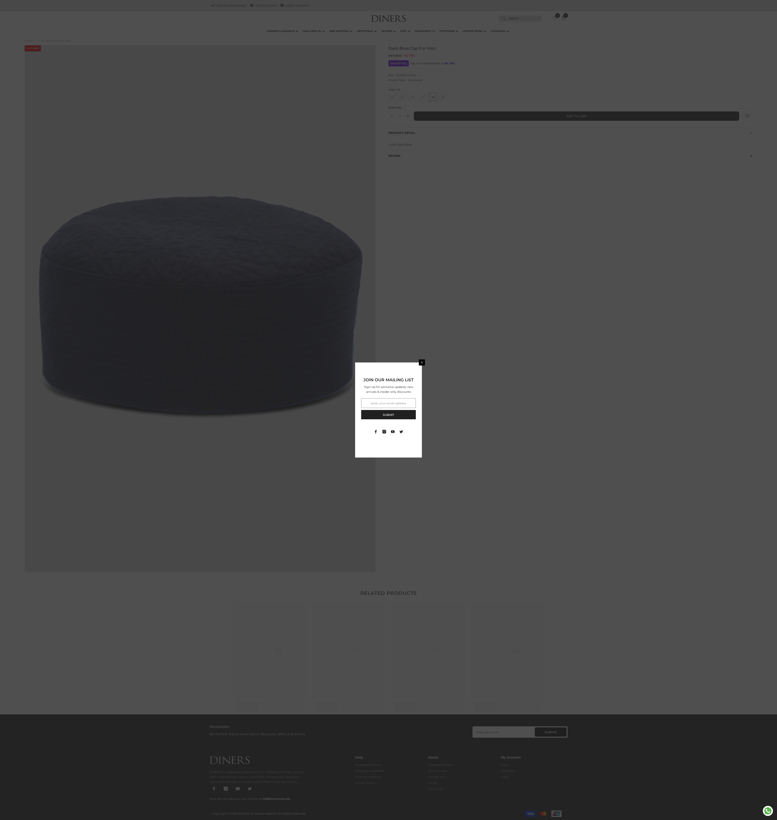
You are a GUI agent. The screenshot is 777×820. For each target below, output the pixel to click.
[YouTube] (392, 431)
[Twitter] (401, 431)
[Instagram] (384, 431)
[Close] (422, 362)
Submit (388, 415)
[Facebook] (376, 431)
